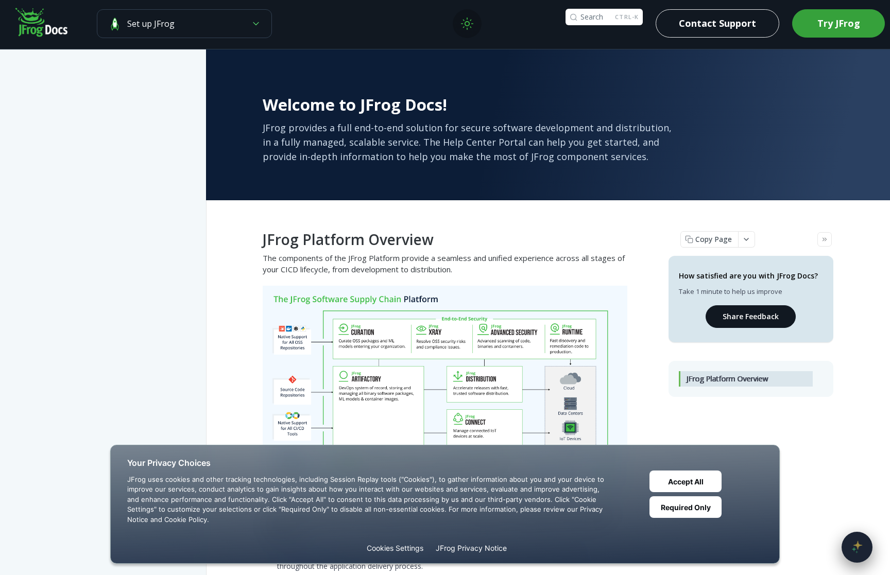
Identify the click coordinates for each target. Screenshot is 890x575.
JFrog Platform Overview (727, 379)
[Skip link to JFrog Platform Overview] (256, 239)
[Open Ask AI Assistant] (857, 547)
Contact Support (717, 23)
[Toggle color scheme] (467, 23)
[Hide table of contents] (824, 239)
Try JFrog (838, 23)
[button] (445, 391)
